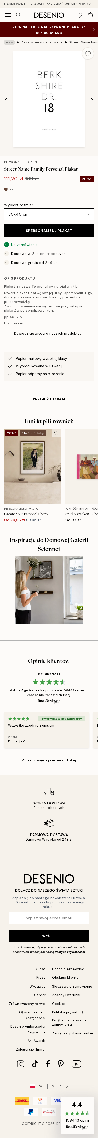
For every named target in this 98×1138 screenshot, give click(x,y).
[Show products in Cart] (90, 15)
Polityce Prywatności (70, 952)
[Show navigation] (7, 15)
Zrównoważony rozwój (27, 1004)
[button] (77, 1115)
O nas (41, 969)
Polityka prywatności (69, 1012)
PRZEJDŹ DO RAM (49, 399)
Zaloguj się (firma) (31, 1049)
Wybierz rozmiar (18, 205)
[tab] (16, 154)
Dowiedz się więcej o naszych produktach (49, 333)
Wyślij (49, 936)
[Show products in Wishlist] (79, 15)
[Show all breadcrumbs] (9, 42)
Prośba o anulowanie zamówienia (69, 1022)
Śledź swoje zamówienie (72, 986)
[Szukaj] (18, 15)
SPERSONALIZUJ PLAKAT (49, 230)
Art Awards (37, 1041)
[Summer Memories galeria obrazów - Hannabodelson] (49, 590)
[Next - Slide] (92, 100)
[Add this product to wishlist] (88, 53)
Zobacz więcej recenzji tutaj (49, 760)
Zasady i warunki (66, 995)
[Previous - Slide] (6, 100)
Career (40, 995)
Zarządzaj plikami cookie (72, 1033)
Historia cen (14, 323)
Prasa (41, 977)
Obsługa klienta (65, 977)
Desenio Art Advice (68, 969)
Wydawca (38, 986)
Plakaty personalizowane (42, 42)
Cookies (59, 1004)
